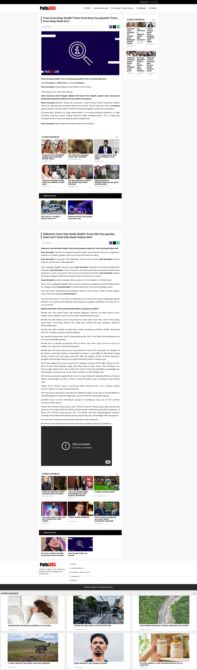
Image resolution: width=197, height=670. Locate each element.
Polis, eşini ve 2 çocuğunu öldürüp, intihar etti (50, 218)
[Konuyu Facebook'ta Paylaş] (110, 26)
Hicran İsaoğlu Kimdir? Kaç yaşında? (77, 554)
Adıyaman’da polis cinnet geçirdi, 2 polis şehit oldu (80, 218)
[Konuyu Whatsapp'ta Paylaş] (118, 26)
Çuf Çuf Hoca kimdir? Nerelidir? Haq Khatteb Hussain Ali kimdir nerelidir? (52, 555)
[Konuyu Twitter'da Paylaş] (114, 26)
